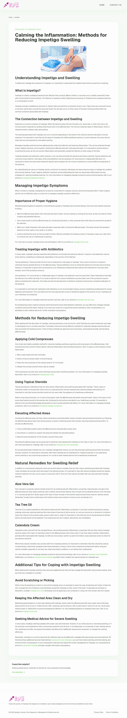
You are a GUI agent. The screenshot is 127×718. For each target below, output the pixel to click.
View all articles (18, 672)
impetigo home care (81, 242)
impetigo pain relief (47, 375)
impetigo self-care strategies (61, 640)
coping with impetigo (30, 645)
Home (102, 5)
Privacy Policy (98, 712)
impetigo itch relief (37, 591)
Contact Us (116, 5)
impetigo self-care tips (85, 300)
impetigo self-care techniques (67, 445)
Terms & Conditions (112, 712)
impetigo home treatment (98, 554)
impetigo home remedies (44, 557)
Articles (17, 17)
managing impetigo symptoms (33, 178)
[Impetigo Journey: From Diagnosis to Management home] (11, 5)
